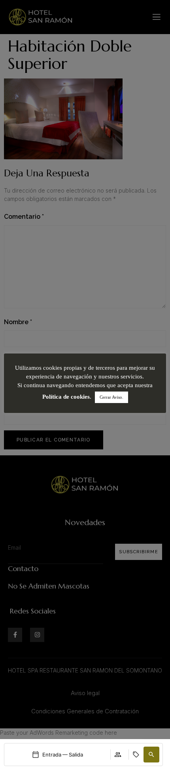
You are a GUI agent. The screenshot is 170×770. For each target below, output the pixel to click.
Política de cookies (66, 397)
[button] (151, 754)
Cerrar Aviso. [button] (111, 397)
